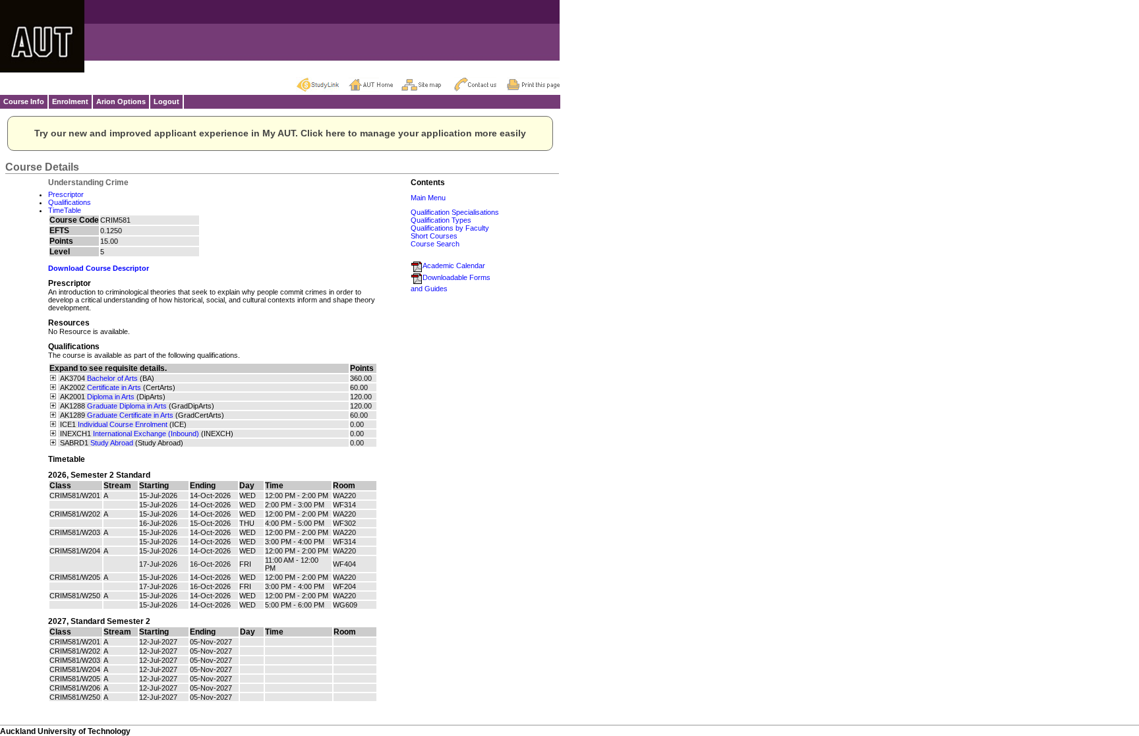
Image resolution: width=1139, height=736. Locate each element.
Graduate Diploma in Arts (127, 406)
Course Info (23, 101)
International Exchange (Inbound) (146, 434)
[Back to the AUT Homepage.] (375, 84)
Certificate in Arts (114, 387)
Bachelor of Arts (112, 378)
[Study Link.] (322, 84)
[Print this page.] (533, 84)
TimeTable (64, 210)
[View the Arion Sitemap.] (427, 84)
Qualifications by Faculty (450, 228)
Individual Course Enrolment (122, 424)
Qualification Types (441, 220)
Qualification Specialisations (455, 212)
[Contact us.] (480, 84)
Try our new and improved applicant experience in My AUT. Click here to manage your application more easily (280, 133)
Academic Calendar (454, 265)
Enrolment (70, 101)
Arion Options (121, 101)
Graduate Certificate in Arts (130, 415)
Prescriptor (66, 194)
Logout (166, 101)
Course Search (435, 244)
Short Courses (434, 236)
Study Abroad (111, 443)
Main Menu (428, 198)
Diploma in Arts (110, 397)
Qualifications (69, 202)
